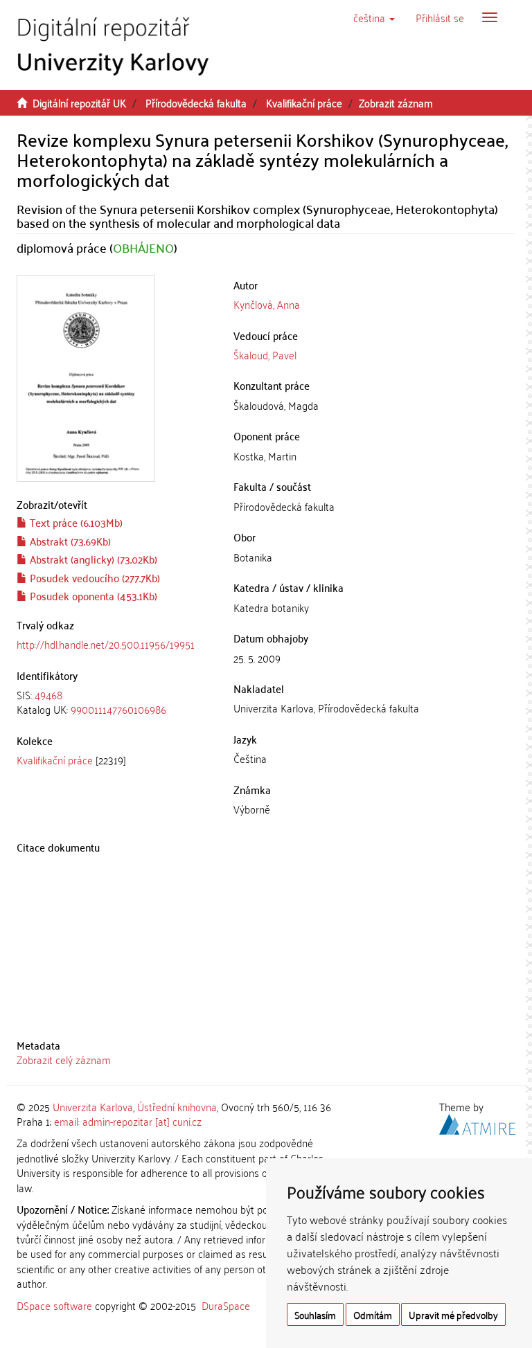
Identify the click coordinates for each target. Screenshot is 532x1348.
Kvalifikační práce (304, 102)
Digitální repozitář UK (79, 102)
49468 (48, 694)
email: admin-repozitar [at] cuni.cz (128, 1121)
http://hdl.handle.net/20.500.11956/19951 (106, 644)
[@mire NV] (477, 1122)
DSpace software (54, 1305)
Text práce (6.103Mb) (75, 522)
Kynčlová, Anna (266, 304)
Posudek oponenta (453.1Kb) (92, 595)
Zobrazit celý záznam (64, 1059)
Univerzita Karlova (93, 1106)
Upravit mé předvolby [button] (453, 1314)
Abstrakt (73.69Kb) (69, 540)
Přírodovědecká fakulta (196, 102)
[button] (374, 17)
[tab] (115, 702)
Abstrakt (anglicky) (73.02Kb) (92, 558)
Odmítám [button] (372, 1314)
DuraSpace (226, 1305)
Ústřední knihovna (177, 1106)
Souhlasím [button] (315, 1314)
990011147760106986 (118, 709)
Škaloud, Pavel (264, 354)
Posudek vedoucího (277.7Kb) (93, 577)
